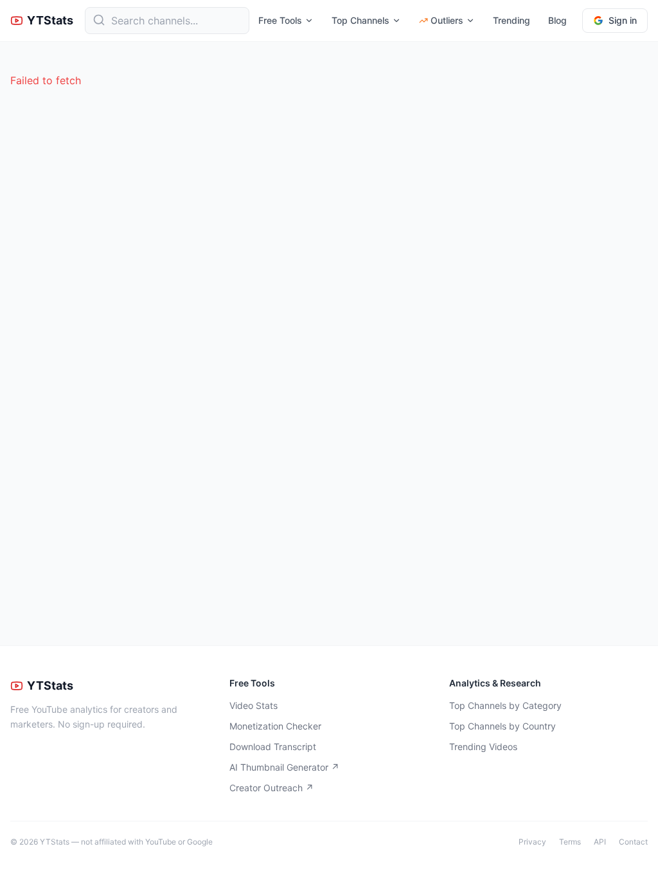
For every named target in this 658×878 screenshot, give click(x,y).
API (600, 842)
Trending (511, 20)
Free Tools (280, 20)
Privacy (532, 842)
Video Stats (253, 705)
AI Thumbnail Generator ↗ (284, 767)
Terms (570, 842)
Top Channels (360, 20)
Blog (557, 20)
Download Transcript (272, 746)
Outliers (447, 20)
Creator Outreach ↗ (271, 787)
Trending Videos (483, 746)
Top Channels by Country (502, 726)
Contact (633, 842)
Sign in (623, 20)
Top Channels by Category (505, 705)
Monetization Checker (275, 726)
